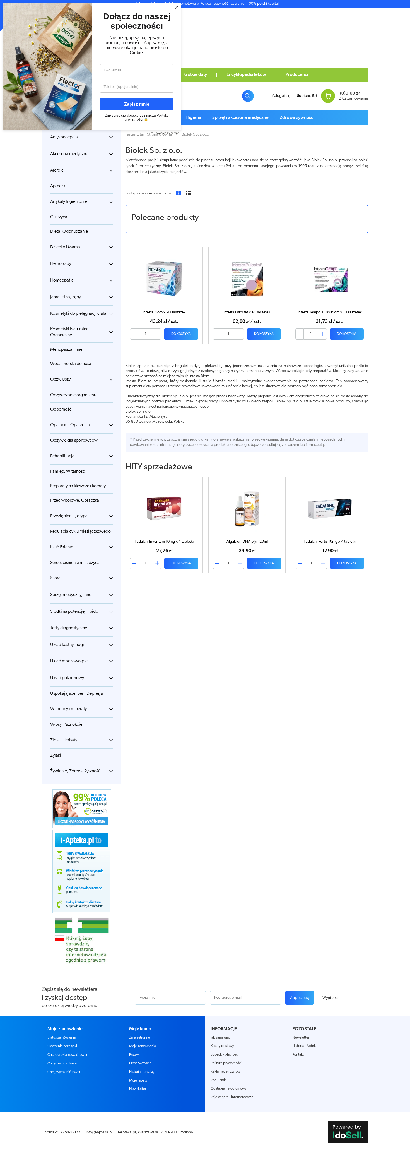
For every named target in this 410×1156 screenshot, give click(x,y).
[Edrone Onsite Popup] (205, 578)
